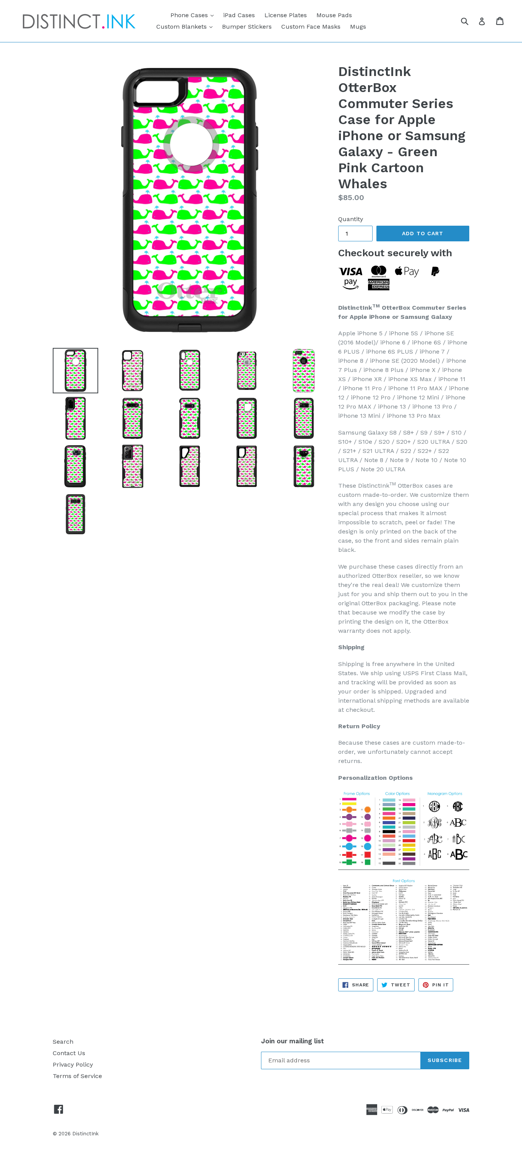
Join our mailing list (292, 1041)
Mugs (358, 26)
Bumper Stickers (247, 26)
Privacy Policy (73, 1064)
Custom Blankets (186, 26)
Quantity (350, 219)
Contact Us (69, 1053)
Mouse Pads (334, 15)
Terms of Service (77, 1076)
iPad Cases (239, 15)
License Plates (285, 15)
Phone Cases (193, 15)
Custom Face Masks (310, 26)
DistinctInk (85, 1133)
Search (63, 1041)
